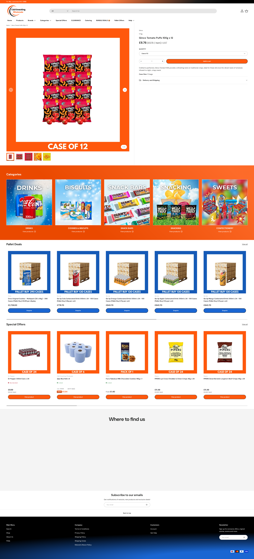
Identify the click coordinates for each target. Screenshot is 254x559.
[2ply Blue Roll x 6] (78, 352)
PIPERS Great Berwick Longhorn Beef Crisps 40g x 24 (224, 379)
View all (245, 244)
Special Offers (61, 20)
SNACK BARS (127, 228)
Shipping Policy (80, 537)
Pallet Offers (119, 20)
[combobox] (133, 11)
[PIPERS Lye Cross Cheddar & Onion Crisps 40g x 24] (176, 352)
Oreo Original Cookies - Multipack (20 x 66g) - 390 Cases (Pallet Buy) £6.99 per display (28, 300)
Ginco (141, 30)
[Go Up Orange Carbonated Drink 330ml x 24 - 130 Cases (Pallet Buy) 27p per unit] (127, 272)
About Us (9, 537)
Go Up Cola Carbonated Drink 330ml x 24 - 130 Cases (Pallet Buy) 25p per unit (77, 300)
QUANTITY (142, 49)
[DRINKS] (29, 202)
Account (153, 529)
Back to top (127, 513)
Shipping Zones (80, 541)
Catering (88, 20)
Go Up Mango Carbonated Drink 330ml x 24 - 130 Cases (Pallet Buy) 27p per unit (222, 300)
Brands (30, 20)
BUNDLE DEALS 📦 (103, 20)
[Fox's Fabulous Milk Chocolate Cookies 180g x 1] (127, 352)
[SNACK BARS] (127, 202)
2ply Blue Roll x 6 (63, 379)
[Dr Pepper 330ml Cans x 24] (29, 352)
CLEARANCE (76, 20)
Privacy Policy (80, 533)
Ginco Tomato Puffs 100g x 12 (20, 25)
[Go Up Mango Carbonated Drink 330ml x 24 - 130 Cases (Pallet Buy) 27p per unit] (225, 272)
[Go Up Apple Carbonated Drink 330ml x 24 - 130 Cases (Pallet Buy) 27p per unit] (176, 272)
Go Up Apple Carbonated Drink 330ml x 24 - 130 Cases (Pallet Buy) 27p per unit (176, 300)
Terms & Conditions (82, 529)
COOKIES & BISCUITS (78, 228)
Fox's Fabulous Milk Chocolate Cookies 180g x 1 (124, 379)
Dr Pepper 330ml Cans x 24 (18, 379)
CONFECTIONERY (224, 228)
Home (9, 20)
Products (20, 20)
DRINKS (29, 228)
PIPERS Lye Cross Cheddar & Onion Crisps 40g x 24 (174, 379)
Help (130, 20)
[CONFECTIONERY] (225, 202)
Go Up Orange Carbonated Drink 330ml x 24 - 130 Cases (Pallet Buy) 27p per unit (125, 300)
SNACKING (176, 228)
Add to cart (207, 61)
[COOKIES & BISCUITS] (78, 202)
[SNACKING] (176, 202)
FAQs (8, 541)
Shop (8, 533)
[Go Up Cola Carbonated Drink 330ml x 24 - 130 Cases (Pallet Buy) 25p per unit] (78, 272)
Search (8, 529)
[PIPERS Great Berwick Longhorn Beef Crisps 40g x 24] (225, 352)
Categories (44, 20)
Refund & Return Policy (83, 545)
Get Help (153, 533)
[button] (246, 11)
